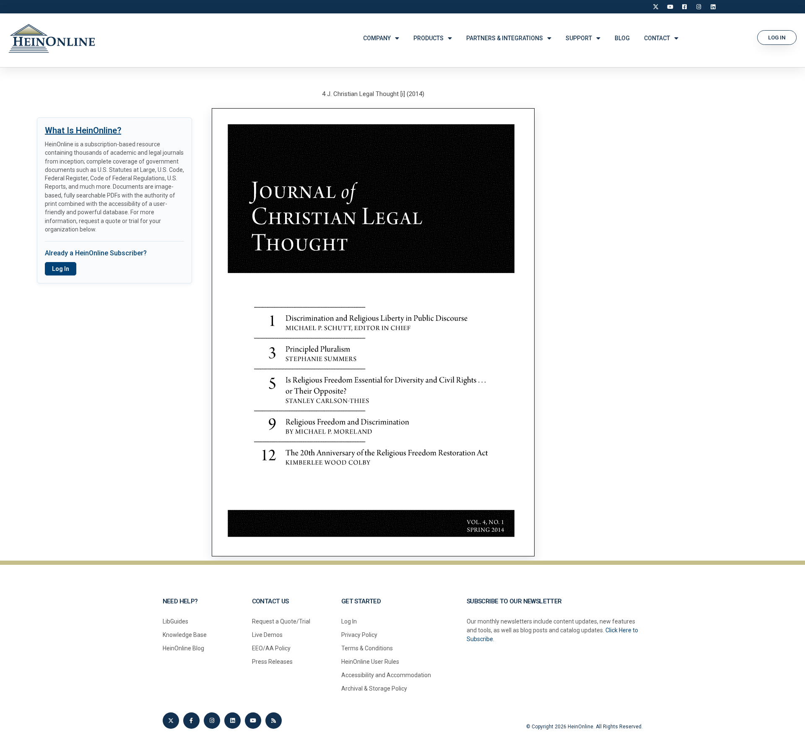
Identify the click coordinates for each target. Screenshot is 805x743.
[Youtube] (253, 720)
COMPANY (377, 38)
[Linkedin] (232, 720)
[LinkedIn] (713, 7)
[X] (656, 7)
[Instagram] (698, 7)
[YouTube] (670, 7)
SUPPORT (579, 38)
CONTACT (657, 38)
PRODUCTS (428, 38)
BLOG (622, 38)
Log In (60, 268)
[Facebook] (684, 7)
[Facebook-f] (191, 720)
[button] (777, 37)
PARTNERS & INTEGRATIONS (504, 38)
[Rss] (273, 720)
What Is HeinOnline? (83, 130)
